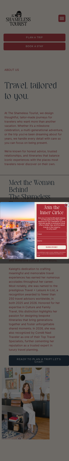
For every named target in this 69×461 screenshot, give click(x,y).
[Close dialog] (66, 204)
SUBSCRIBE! (52, 247)
